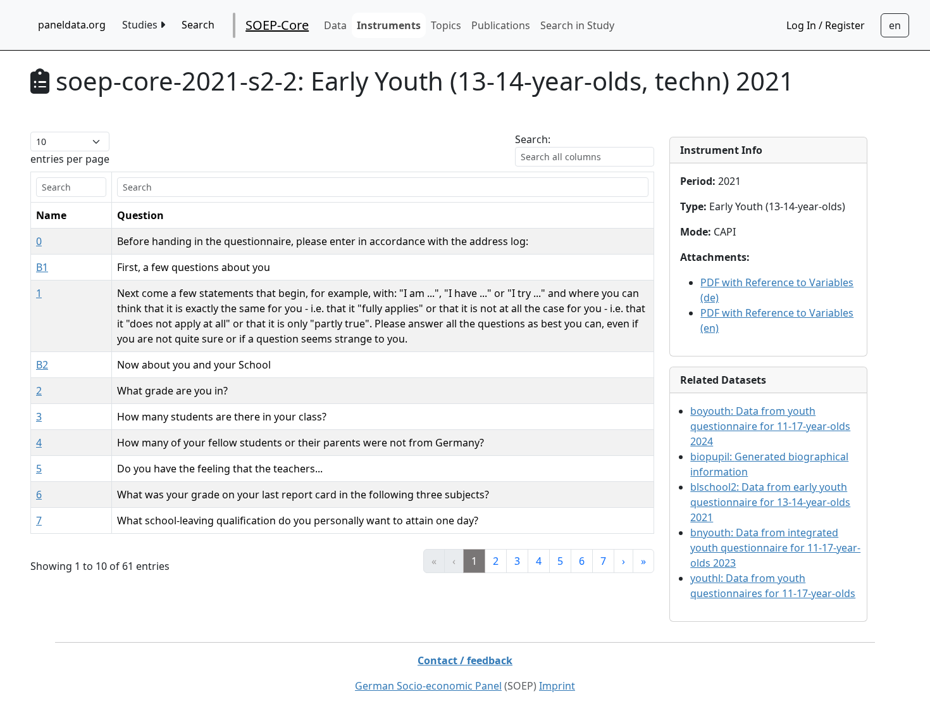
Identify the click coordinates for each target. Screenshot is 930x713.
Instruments (389, 25)
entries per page (69, 159)
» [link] (643, 561)
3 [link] (517, 561)
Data (335, 25)
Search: (532, 139)
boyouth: (770, 426)
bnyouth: (775, 548)
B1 (42, 267)
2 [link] (496, 561)
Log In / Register (825, 25)
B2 (42, 365)
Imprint (557, 686)
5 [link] (560, 561)
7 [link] (603, 561)
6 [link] (582, 561)
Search (198, 25)
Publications (500, 25)
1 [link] (474, 561)
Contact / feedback (465, 660)
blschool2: (770, 502)
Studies (141, 25)
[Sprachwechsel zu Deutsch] (895, 25)
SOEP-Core (277, 25)
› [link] (623, 561)
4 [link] (539, 561)
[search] (71, 187)
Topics (446, 25)
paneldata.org (72, 25)
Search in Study (577, 25)
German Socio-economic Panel (428, 686)
